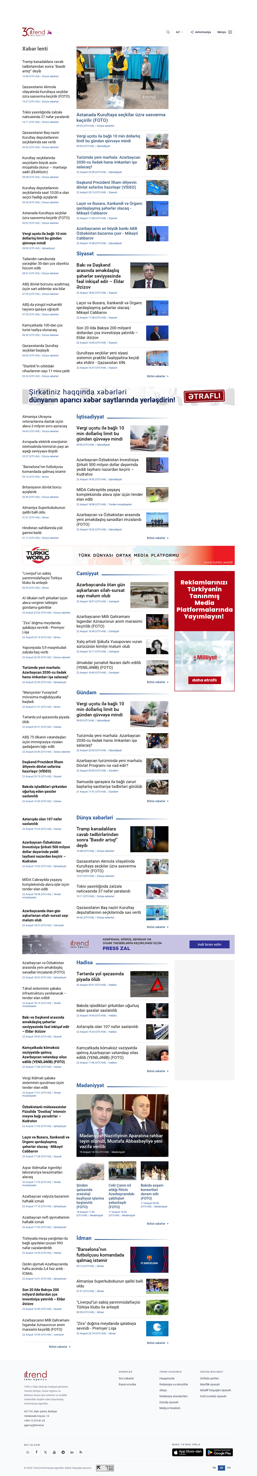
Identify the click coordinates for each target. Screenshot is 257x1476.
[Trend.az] (37, 32)
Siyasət (85, 254)
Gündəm (86, 692)
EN (214, 1467)
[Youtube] (54, 1452)
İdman (84, 1238)
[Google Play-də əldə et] (219, 1452)
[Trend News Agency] (35, 1376)
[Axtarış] (168, 32)
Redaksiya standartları (173, 1396)
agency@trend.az (34, 1425)
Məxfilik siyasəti (210, 1384)
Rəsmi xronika (127, 1384)
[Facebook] (36, 1452)
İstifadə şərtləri (209, 1378)
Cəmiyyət (87, 573)
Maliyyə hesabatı (169, 1408)
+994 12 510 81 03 (34, 1420)
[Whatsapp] (27, 1452)
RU (229, 1467)
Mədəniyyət (90, 1085)
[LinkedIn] (71, 1452)
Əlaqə (163, 1390)
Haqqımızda (166, 1378)
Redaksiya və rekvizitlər (173, 1384)
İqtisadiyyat (90, 417)
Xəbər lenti (35, 49)
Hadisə (84, 962)
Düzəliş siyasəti (168, 1402)
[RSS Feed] (80, 1452)
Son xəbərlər (126, 1378)
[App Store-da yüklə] (187, 1452)
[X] (45, 1452)
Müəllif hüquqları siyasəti (215, 1390)
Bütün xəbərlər (156, 376)
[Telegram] (63, 1452)
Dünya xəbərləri (94, 818)
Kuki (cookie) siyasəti (213, 1396)
